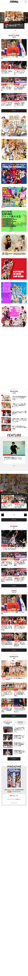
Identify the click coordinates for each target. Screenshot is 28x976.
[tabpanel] (14, 20)
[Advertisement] (14, 344)
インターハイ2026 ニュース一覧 (9, 493)
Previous (3, 17)
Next (24, 17)
